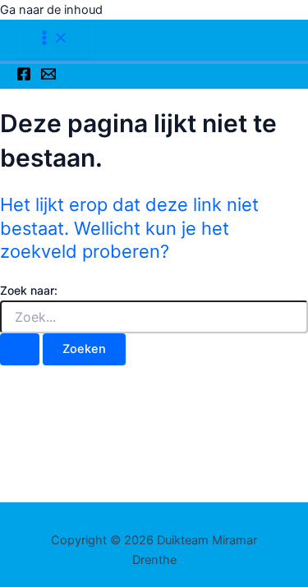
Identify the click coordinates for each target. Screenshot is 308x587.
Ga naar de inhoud (51, 9)
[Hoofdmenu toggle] (52, 39)
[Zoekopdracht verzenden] (19, 349)
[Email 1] (48, 77)
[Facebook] (23, 77)
